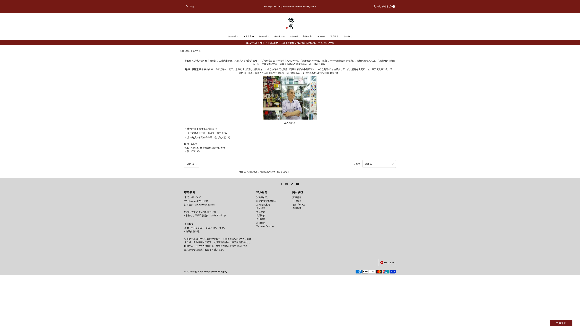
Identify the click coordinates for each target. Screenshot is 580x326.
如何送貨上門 (263, 204)
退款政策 (260, 222)
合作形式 (294, 36)
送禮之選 (247, 36)
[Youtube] (297, 184)
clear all (285, 171)
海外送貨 (260, 208)
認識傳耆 (307, 36)
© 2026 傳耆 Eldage (194, 271)
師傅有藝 (321, 36)
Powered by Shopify (216, 271)
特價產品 (263, 36)
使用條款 (260, 219)
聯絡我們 (348, 36)
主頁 (182, 51)
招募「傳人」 (299, 204)
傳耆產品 (232, 36)
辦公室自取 (262, 197)
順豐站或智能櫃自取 (266, 201)
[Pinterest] (292, 184)
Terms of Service (265, 226)
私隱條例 (260, 215)
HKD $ (388, 262)
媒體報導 (296, 208)
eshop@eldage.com (205, 204)
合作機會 (296, 201)
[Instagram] (286, 184)
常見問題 (334, 36)
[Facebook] (281, 184)
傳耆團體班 (279, 36)
